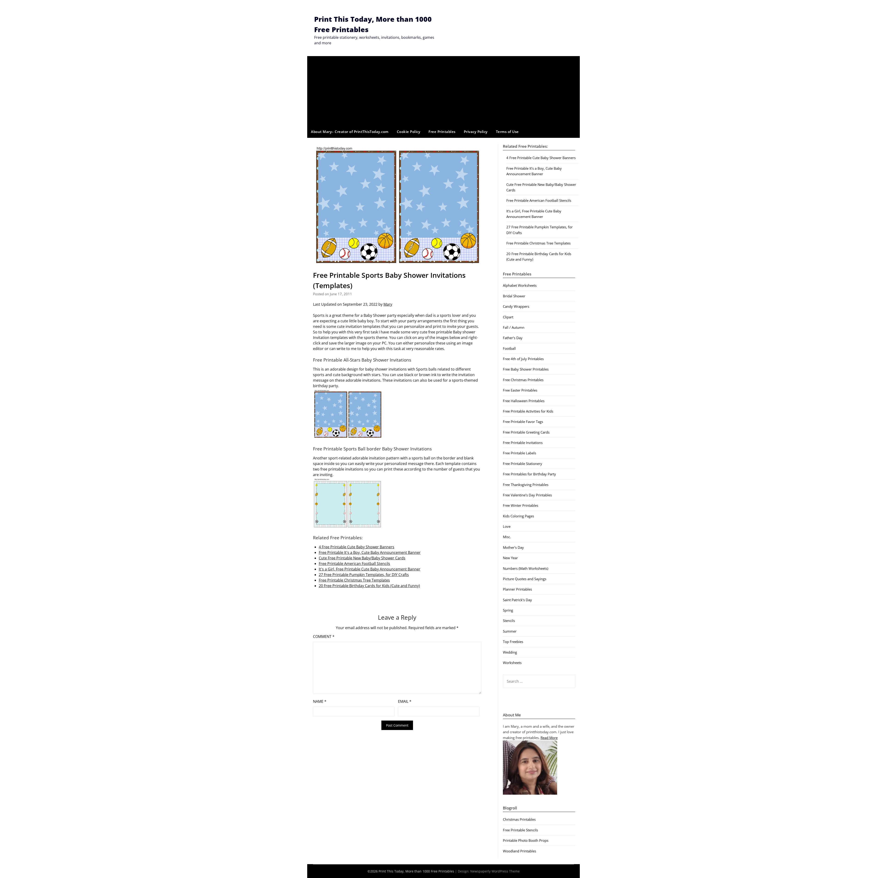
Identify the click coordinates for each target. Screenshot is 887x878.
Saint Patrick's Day (517, 599)
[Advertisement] (443, 90)
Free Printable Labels (519, 453)
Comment (323, 636)
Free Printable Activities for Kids (528, 411)
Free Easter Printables (520, 390)
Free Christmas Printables (523, 379)
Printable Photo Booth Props (525, 840)
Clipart (508, 317)
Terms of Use (507, 131)
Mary (387, 304)
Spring (508, 610)
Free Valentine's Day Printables (527, 495)
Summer (509, 631)
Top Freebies (513, 641)
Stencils (509, 620)
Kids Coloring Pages (518, 516)
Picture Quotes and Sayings (524, 578)
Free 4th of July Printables (523, 358)
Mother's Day (513, 547)
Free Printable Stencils (520, 830)
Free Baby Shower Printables (526, 369)
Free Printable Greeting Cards (526, 432)
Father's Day (512, 337)
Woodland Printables (519, 851)
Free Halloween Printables (523, 400)
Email (404, 701)
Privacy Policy (476, 131)
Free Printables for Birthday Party (529, 474)
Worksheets (512, 662)
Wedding (510, 652)
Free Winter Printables (520, 505)
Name (319, 701)
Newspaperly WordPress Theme (495, 871)
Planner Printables (517, 589)
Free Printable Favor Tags (523, 421)
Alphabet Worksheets (520, 285)
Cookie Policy (408, 131)
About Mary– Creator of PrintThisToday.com (350, 131)
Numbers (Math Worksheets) (525, 568)
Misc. (507, 536)
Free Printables (442, 131)
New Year (510, 557)
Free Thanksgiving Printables (525, 484)
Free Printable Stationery (522, 463)
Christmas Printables (519, 819)
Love (506, 526)
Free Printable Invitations (523, 442)
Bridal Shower (514, 296)
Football (509, 348)
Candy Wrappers (516, 306)
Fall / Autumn (513, 327)
